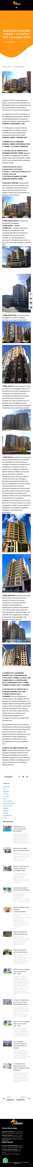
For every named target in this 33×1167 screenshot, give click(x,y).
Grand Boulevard (9, 803)
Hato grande (7, 806)
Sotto (5, 818)
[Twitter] (31, 298)
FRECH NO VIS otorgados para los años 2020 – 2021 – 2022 (21, 971)
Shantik (5, 813)
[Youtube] (31, 307)
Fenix (5, 799)
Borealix (6, 791)
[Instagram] (31, 303)
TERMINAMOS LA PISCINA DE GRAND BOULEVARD (19, 829)
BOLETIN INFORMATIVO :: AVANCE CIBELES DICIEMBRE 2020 (21, 868)
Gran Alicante (7, 801)
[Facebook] (31, 294)
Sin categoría (7, 815)
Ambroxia (6, 786)
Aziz (4, 789)
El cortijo (6, 796)
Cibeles (5, 794)
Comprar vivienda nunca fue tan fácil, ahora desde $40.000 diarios (21, 1002)
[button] (16, 7)
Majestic (6, 808)
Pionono (6, 810)
